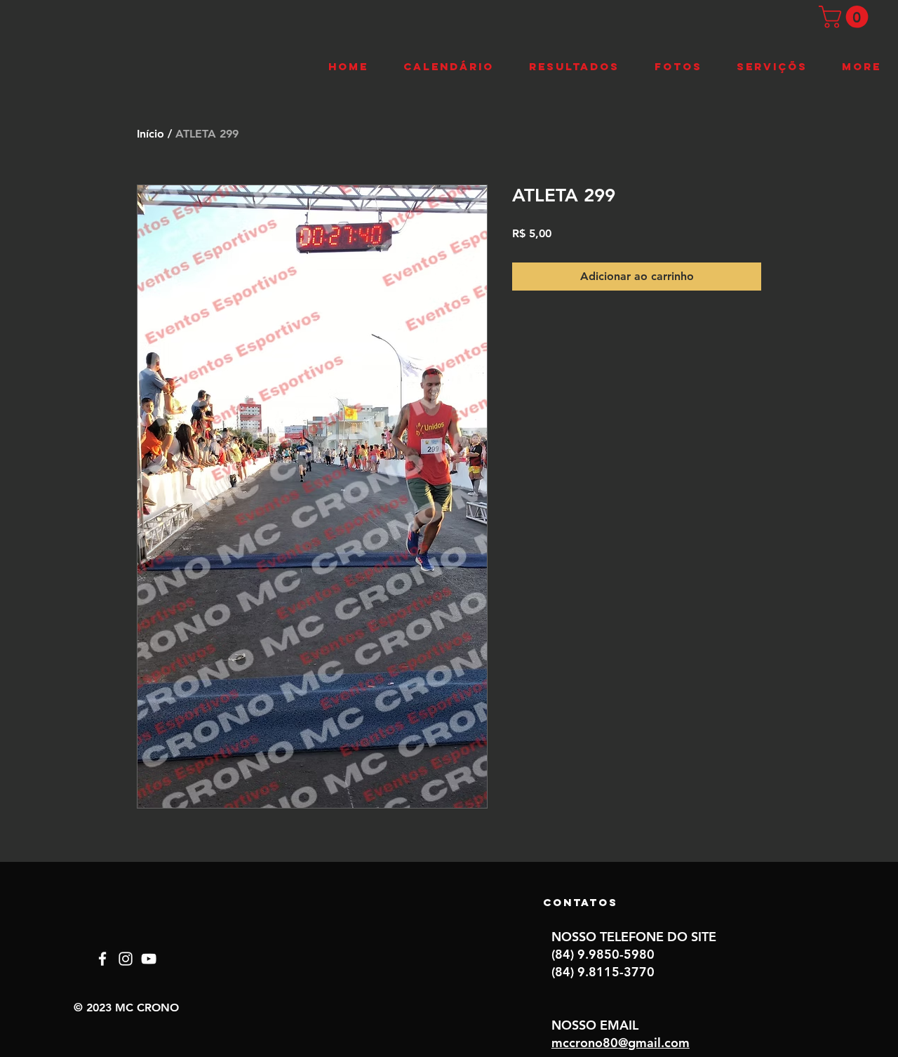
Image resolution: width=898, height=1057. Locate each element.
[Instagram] (125, 959)
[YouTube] (149, 959)
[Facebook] (102, 959)
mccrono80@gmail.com (620, 1043)
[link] (846, 17)
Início (150, 133)
